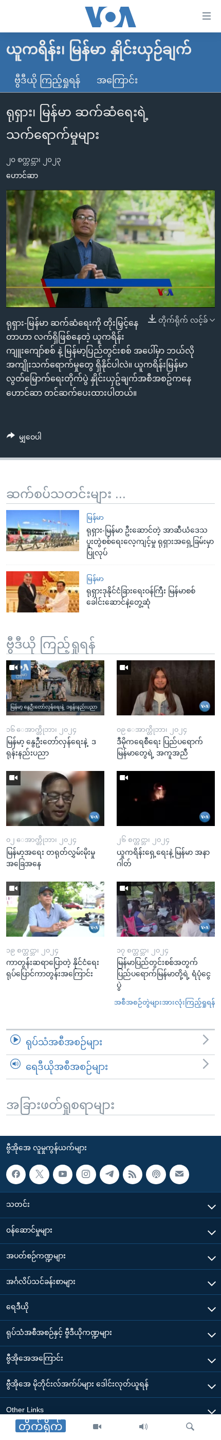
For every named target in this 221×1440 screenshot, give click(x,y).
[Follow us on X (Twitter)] (39, 1174)
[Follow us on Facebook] (16, 1174)
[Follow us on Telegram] (109, 1174)
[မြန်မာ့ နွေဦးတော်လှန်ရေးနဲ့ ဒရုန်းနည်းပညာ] (55, 687)
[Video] (97, 1427)
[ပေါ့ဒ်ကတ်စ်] (155, 1174)
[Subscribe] (179, 1174)
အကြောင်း (117, 80)
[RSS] (132, 1174)
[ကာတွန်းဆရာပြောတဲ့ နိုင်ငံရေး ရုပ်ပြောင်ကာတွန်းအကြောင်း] (55, 909)
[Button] (24, 439)
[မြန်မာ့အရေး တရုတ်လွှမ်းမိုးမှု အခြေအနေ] (55, 798)
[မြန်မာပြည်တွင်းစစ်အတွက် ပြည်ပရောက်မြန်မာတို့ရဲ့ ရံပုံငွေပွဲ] (166, 909)
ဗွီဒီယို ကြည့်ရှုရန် (47, 80)
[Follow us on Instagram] (86, 1174)
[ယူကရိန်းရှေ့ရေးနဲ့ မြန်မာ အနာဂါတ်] (166, 798)
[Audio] (143, 1427)
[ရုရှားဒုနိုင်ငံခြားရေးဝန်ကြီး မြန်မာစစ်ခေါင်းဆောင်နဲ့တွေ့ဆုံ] (42, 591)
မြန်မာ (95, 517)
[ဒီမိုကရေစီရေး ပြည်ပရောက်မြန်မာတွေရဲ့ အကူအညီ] (166, 687)
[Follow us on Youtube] (62, 1174)
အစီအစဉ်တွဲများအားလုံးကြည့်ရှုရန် (164, 1002)
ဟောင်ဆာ (22, 175)
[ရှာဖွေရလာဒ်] (190, 1427)
